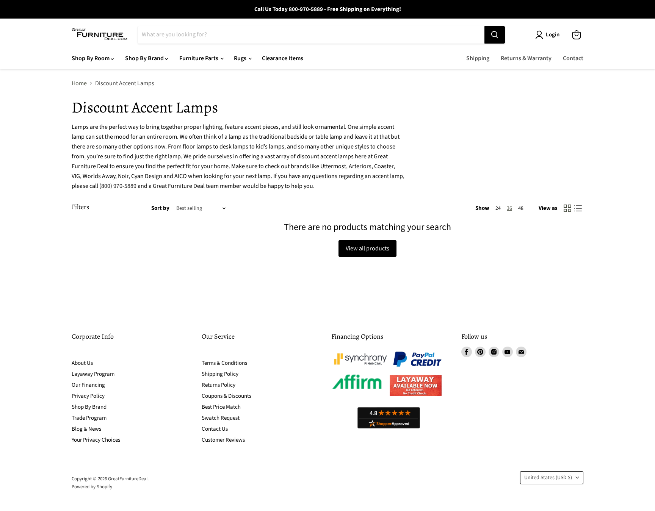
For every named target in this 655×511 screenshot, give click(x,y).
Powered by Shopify (92, 486)
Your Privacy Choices (96, 440)
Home (79, 83)
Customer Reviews (223, 440)
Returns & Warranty (526, 58)
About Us (82, 363)
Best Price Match (221, 407)
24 (498, 208)
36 (509, 208)
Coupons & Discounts (226, 396)
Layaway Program (93, 374)
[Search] (494, 35)
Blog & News (86, 429)
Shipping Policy (220, 374)
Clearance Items (282, 58)
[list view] (578, 208)
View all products (367, 248)
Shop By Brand (145, 58)
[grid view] (567, 208)
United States (548, 477)
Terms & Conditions (224, 363)
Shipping (477, 58)
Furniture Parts (199, 58)
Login (552, 35)
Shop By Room (91, 58)
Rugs (241, 58)
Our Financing (88, 385)
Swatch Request (221, 418)
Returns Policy (218, 385)
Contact (573, 58)
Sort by (160, 208)
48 (520, 208)
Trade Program (89, 418)
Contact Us (215, 429)
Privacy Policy (88, 396)
